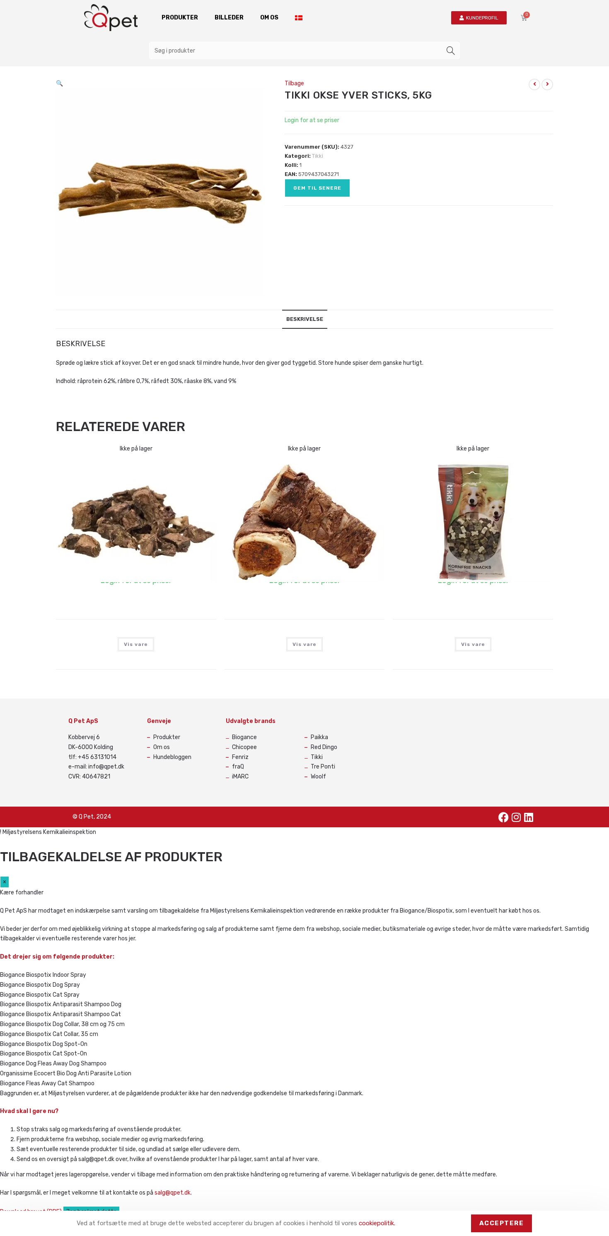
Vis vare (136, 644)
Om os (269, 17)
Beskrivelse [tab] (304, 319)
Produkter (180, 17)
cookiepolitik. (377, 1223)
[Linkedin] (528, 817)
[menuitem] (299, 17)
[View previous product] (534, 84)
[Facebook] (504, 817)
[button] (59, 83)
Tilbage (294, 83)
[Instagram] (516, 817)
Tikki (317, 156)
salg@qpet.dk (173, 1192)
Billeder (229, 17)
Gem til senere (317, 188)
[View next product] (547, 84)
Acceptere (501, 1223)
